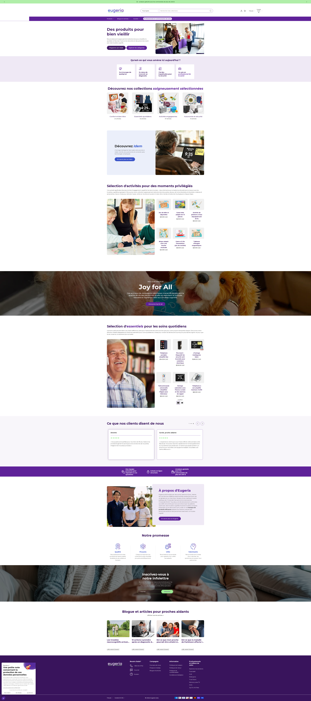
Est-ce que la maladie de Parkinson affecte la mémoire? (192, 641)
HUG (190, 685)
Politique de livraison (175, 665)
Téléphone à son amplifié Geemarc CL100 (196, 388)
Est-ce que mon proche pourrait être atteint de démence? (168, 641)
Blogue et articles (122, 19)
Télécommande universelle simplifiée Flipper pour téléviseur (163, 390)
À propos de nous (155, 665)
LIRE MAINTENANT (113, 649)
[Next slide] (306, 1)
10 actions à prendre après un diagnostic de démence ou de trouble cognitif (143, 641)
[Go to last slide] (4, 1)
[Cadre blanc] (182, 402)
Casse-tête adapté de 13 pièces (180, 214)
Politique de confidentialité (173, 671)
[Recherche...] (210, 11)
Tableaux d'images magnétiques (196, 243)
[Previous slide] (198, 423)
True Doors (192, 679)
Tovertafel (192, 671)
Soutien (135, 19)
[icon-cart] (245, 11)
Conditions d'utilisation (176, 675)
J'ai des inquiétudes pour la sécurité (165, 74)
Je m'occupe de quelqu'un (125, 73)
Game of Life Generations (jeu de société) (180, 243)
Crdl (190, 674)
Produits (109, 19)
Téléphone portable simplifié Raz (163, 355)
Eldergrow (192, 677)
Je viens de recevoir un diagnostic (143, 74)
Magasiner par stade (116, 48)
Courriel (136, 670)
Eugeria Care (154, 698)
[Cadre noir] (178, 402)
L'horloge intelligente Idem (197, 355)
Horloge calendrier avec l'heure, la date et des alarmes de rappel (180, 390)
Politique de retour (175, 668)
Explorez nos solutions (196, 669)
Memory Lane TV (194, 682)
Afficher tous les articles (155, 615)
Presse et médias (155, 668)
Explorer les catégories (136, 48)
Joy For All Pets (194, 687)
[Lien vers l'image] (131, 227)
